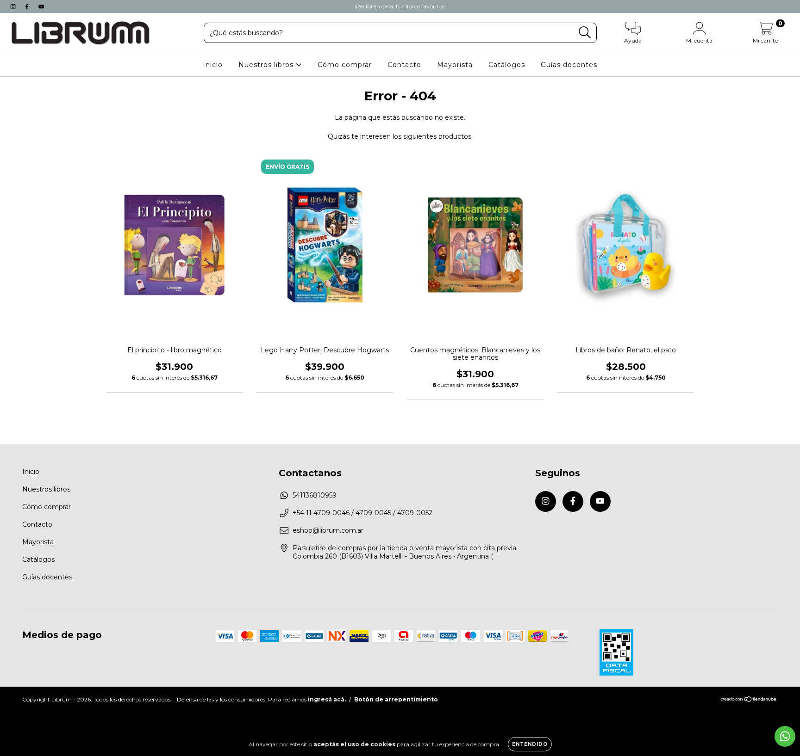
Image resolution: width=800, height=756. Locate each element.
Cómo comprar (345, 65)
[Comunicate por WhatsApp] (785, 736)
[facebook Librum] (28, 6)
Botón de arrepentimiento (396, 699)
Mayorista (455, 65)
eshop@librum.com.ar (328, 530)
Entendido (530, 744)
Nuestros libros (267, 65)
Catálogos (506, 65)
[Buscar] (585, 32)
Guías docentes (569, 65)
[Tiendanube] (749, 700)
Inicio (213, 65)
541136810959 (315, 495)
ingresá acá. (327, 699)
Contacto (404, 65)
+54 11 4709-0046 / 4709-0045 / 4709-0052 (362, 513)
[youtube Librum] (41, 6)
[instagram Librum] (14, 6)
